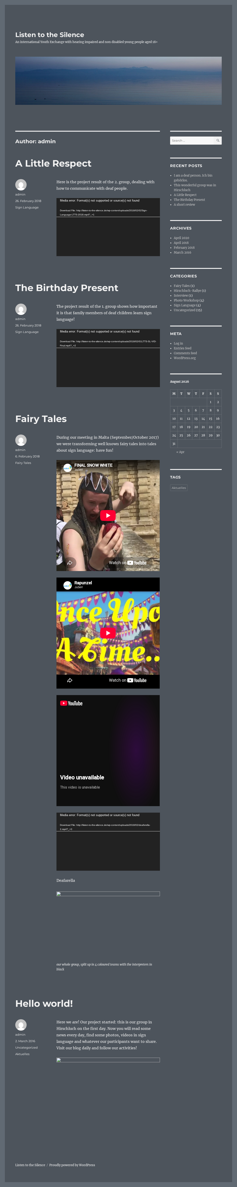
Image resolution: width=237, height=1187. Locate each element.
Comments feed (185, 353)
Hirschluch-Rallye (187, 291)
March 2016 (182, 253)
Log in (178, 343)
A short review (184, 205)
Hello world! (44, 1003)
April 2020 (181, 238)
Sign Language (27, 207)
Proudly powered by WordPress (72, 1165)
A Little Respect (53, 163)
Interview (181, 296)
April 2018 (181, 243)
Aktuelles (22, 1054)
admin (20, 194)
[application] (108, 227)
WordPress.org (185, 358)
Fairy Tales (41, 418)
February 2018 (184, 248)
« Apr (180, 452)
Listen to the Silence (49, 35)
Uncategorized (26, 1047)
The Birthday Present (66, 287)
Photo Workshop (186, 300)
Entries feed (182, 348)
